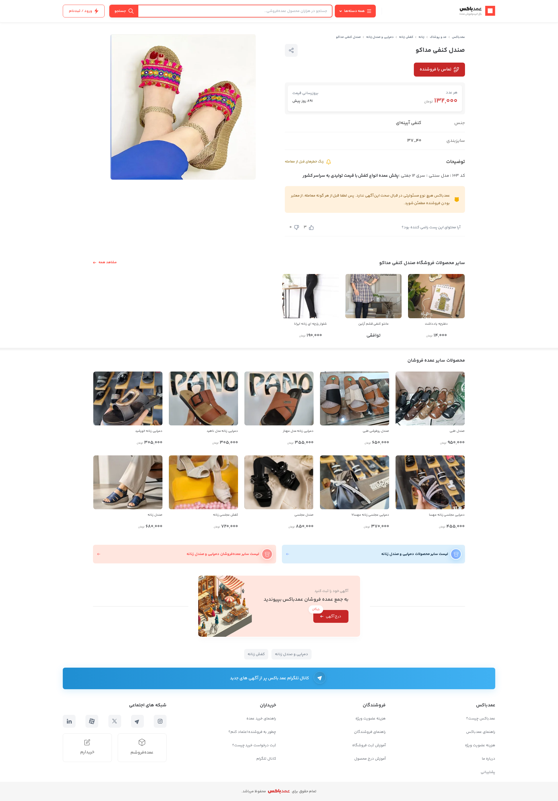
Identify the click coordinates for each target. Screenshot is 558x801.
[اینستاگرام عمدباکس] (160, 721)
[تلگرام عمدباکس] (137, 721)
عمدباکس (458, 37)
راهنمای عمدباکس (480, 732)
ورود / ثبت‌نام (80, 11)
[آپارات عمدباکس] (91, 721)
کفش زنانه (406, 37)
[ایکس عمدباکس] (114, 721)
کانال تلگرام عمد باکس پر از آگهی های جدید (269, 678)
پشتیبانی (488, 772)
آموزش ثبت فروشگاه (369, 745)
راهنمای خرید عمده (261, 719)
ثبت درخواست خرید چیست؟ (254, 745)
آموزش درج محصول (370, 759)
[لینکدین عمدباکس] (69, 721)
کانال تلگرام (266, 759)
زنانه (421, 37)
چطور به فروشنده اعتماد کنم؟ (252, 732)
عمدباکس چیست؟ (480, 719)
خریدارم (87, 752)
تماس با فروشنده (435, 69)
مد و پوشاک (438, 37)
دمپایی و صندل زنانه (380, 37)
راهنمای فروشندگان (370, 732)
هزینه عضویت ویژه (480, 745)
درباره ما (488, 759)
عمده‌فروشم (141, 752)
